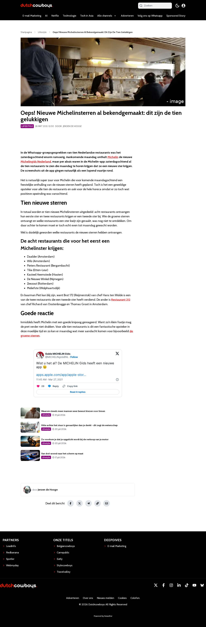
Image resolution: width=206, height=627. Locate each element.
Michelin (113, 157)
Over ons (88, 598)
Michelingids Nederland (36, 161)
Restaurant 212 (120, 299)
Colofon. (135, 598)
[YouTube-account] (194, 585)
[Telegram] (88, 503)
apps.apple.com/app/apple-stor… (61, 375)
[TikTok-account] (187, 585)
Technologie (69, 15)
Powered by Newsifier (103, 616)
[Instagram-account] (171, 585)
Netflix (55, 15)
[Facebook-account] (163, 585)
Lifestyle (27, 126)
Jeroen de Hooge (72, 126)
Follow (74, 357)
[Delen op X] (79, 503)
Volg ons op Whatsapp (150, 15)
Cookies (122, 598)
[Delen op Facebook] (70, 503)
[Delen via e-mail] (106, 503)
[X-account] (156, 585)
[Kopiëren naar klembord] (97, 503)
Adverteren (127, 15)
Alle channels (104, 15)
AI (46, 15)
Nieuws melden (105, 598)
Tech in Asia (86, 15)
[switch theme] (177, 5)
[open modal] (183, 6)
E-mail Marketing (32, 15)
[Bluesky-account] (202, 585)
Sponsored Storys (176, 15)
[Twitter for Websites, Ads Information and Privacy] (117, 379)
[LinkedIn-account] (179, 585)
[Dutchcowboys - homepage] (37, 5)
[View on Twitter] (117, 355)
